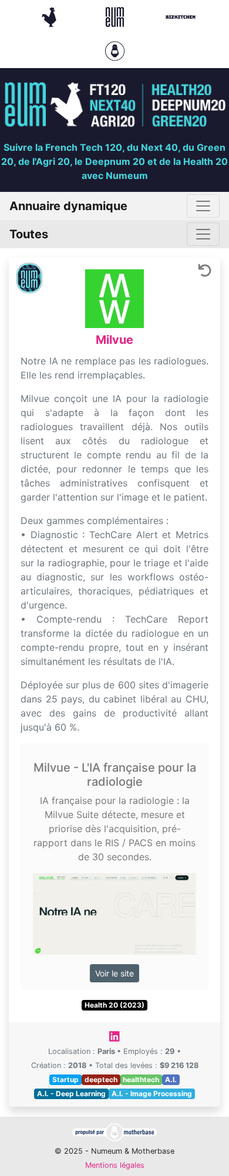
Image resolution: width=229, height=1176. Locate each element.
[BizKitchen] (180, 16)
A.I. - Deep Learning (71, 1093)
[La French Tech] (50, 16)
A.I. (171, 1079)
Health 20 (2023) (114, 1005)
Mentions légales (114, 1165)
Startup (65, 1079)
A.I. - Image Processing (152, 1093)
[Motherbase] (114, 50)
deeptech (101, 1079)
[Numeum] (116, 16)
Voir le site (114, 973)
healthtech (141, 1079)
